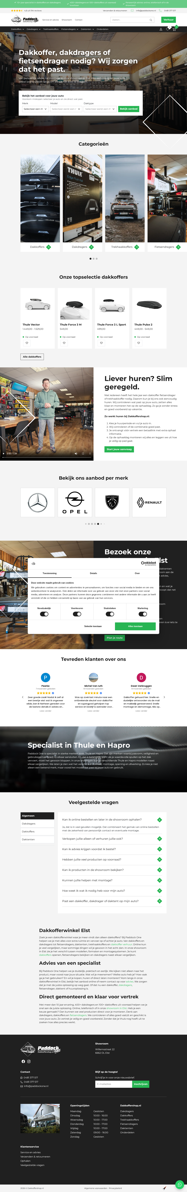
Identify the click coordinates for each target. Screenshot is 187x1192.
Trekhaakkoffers (50, 29)
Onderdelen (102, 29)
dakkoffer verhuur (121, 944)
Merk (25, 103)
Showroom (67, 20)
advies (129, 981)
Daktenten (126, 1128)
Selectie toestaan (93, 626)
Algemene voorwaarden (95, 1188)
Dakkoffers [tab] (28, 831)
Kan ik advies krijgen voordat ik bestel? (89, 849)
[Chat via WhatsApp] (179, 1184)
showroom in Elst (117, 1008)
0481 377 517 (170, 11)
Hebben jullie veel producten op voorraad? (91, 859)
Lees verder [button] (45, 711)
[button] (90, 259)
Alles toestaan (135, 626)
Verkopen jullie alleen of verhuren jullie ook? (92, 838)
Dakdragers (127, 1111)
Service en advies (50, 20)
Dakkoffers (126, 1115)
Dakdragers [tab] (28, 823)
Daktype (89, 103)
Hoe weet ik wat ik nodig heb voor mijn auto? (93, 890)
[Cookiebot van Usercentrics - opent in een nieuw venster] (143, 563)
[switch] (77, 614)
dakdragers (125, 985)
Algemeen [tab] (28, 815)
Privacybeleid (115, 1188)
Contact (78, 20)
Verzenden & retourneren (115, 11)
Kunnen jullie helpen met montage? (87, 880)
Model (54, 103)
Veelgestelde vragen (32, 1165)
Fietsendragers (129, 1124)
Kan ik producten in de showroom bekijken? (93, 870)
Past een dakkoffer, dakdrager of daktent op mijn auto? (100, 901)
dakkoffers (45, 955)
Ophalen (25, 1161)
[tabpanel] (112, 862)
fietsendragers (78, 1015)
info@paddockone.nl (146, 11)
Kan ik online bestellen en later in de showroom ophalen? (102, 819)
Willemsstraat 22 (105, 1051)
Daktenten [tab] (28, 839)
